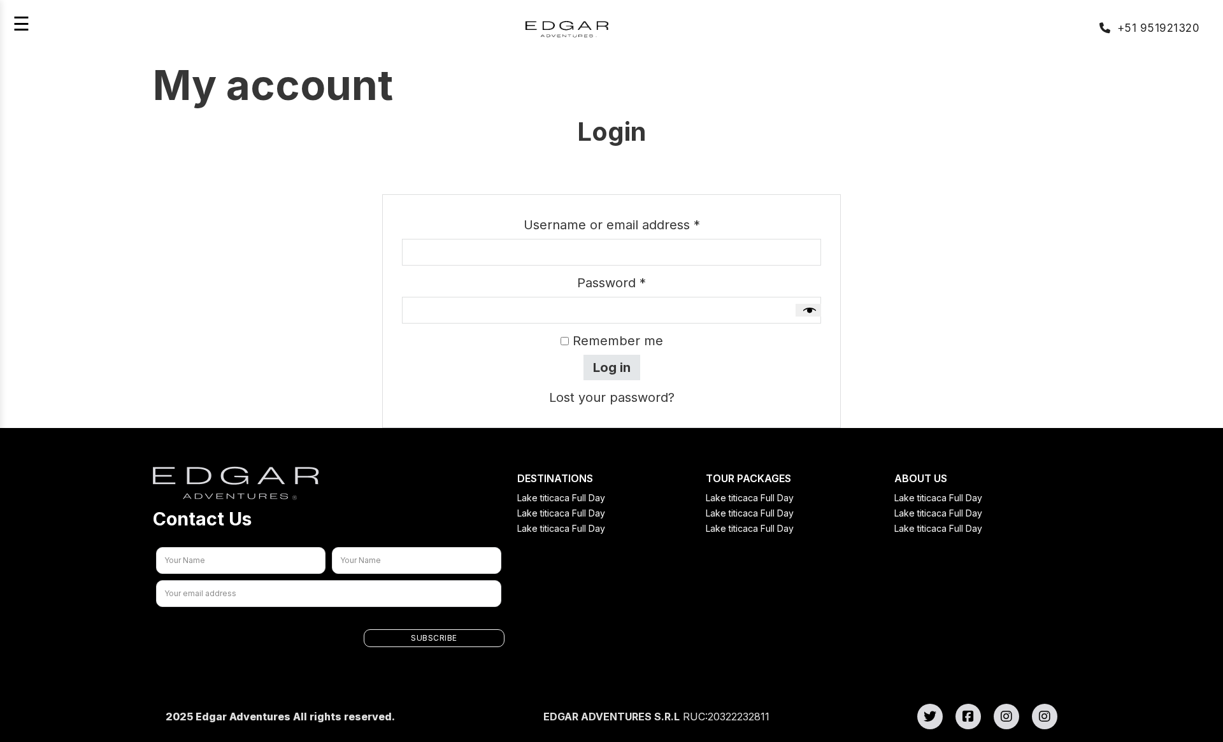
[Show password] (808, 310)
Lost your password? (612, 397)
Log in (612, 367)
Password (638, 282)
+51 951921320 (1158, 28)
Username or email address (639, 224)
